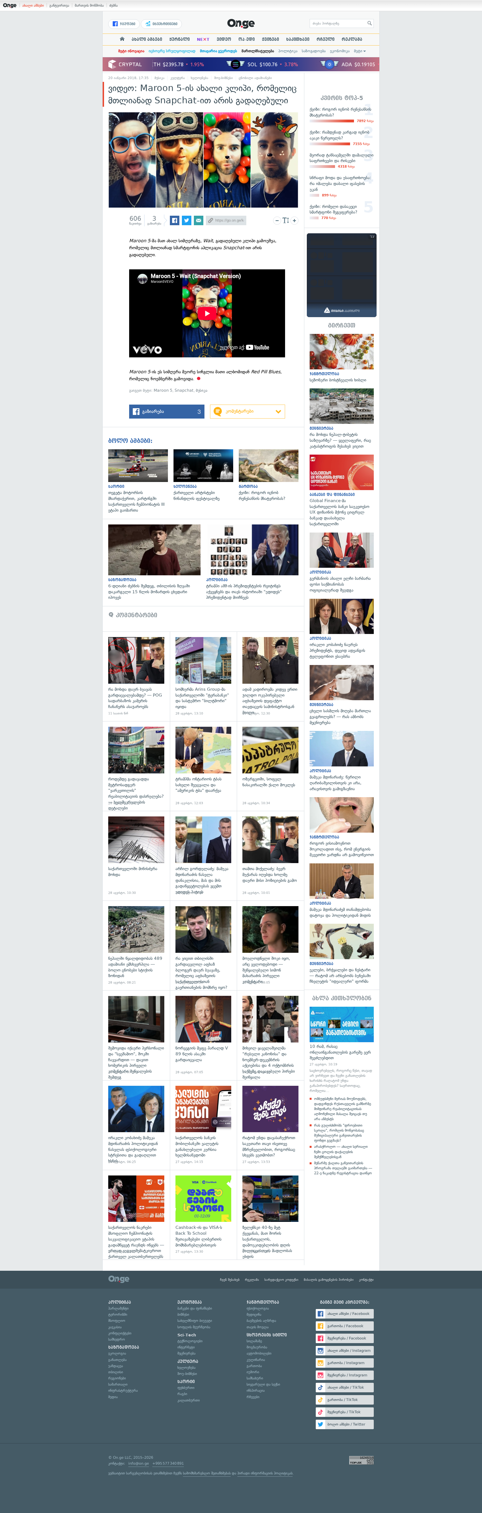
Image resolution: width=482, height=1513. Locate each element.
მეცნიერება (186, 1353)
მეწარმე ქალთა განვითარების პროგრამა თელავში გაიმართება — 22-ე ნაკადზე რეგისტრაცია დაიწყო (343, 1168)
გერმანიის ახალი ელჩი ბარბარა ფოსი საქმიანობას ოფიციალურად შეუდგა (342, 563)
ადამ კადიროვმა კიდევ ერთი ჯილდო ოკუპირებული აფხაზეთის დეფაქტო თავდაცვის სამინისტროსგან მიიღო (270, 676)
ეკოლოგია (117, 1353)
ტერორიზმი (117, 1314)
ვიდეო (224, 39)
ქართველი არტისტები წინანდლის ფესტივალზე (206, 475)
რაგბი (182, 1394)
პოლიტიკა (287, 51)
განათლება (117, 1360)
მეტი (358, 51)
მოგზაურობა (257, 1347)
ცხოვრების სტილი (267, 1335)
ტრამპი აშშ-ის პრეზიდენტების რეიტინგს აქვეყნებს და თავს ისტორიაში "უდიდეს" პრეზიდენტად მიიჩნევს (255, 562)
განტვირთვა (59, 5)
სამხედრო (116, 1339)
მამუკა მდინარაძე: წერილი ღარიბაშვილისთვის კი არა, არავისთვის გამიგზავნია (342, 761)
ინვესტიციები (164, 24)
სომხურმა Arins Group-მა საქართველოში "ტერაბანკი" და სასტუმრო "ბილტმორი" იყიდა (203, 676)
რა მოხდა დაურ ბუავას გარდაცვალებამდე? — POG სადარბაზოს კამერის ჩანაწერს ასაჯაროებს (136, 676)
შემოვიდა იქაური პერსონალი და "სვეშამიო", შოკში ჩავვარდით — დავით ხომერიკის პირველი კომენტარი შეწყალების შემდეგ (136, 1035)
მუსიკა (160, 78)
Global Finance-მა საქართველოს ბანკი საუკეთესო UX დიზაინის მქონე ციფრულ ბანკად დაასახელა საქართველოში (342, 491)
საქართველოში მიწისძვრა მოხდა (136, 856)
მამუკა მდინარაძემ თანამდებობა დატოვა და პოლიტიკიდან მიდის (342, 890)
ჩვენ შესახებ (230, 1280)
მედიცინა (254, 1314)
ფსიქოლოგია (258, 1308)
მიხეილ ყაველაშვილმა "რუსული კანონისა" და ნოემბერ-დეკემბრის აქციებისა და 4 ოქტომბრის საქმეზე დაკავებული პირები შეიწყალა (270, 1035)
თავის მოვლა (258, 1327)
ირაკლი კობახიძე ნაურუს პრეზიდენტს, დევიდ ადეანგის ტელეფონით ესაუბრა (342, 629)
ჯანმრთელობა (263, 1302)
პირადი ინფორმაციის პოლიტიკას (265, 1473)
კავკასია (115, 1327)
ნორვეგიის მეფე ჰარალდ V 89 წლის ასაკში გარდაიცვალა (203, 1035)
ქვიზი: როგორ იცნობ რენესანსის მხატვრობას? (271, 475)
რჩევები (253, 1397)
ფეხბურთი (185, 1388)
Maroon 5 (163, 390)
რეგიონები (117, 1378)
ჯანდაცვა (115, 1366)
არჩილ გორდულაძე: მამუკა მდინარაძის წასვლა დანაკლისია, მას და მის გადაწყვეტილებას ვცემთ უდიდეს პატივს (203, 856)
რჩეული (325, 39)
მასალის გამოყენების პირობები (329, 1280)
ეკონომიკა (340, 51)
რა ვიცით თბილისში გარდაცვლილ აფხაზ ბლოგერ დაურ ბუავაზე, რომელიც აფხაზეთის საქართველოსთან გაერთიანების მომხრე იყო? (203, 945)
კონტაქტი (366, 1280)
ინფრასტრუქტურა (123, 1390)
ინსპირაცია (256, 1390)
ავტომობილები (259, 1353)
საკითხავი (297, 39)
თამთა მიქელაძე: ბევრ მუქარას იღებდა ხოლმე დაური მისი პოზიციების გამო (270, 856)
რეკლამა (352, 39)
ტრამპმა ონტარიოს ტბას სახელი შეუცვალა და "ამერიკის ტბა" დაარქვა (203, 766)
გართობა (254, 1366)
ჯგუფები (127, 24)
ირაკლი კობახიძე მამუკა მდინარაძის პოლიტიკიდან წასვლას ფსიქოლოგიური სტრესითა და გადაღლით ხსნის (136, 1125)
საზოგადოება (314, 51)
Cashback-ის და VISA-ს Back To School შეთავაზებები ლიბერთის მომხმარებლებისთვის (203, 1215)
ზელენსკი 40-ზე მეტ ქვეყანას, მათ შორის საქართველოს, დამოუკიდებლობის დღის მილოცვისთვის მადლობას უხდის (270, 1215)
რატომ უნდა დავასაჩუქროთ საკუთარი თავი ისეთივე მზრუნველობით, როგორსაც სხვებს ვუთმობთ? (270, 1125)
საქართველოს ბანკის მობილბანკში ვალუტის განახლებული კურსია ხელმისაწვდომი (203, 1125)
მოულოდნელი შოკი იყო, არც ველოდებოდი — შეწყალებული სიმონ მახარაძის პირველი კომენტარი (270, 945)
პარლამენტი (118, 1308)
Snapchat (184, 390)
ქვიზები (270, 39)
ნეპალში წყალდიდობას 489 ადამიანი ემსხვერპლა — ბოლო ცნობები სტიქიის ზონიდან (136, 945)
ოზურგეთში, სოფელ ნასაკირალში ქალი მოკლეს (270, 766)
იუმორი (253, 1372)
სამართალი (117, 1384)
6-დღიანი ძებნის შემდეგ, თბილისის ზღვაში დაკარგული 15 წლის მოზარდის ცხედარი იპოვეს (157, 562)
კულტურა (177, 78)
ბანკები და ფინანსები (194, 1308)
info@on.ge (138, 1463)
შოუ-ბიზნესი (223, 78)
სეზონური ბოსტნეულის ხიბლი (342, 358)
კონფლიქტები (119, 1333)
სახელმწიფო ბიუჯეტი (194, 1321)
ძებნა (113, 5)
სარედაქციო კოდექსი (281, 1280)
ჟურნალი (179, 39)
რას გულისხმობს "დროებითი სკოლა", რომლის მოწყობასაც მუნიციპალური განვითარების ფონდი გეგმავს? (339, 1133)
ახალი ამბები (33, 5)
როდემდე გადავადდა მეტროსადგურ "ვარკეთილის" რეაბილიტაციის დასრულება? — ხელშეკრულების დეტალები (136, 766)
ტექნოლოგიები (190, 1341)
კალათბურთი (188, 1400)
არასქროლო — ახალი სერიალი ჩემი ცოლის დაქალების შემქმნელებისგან (341, 1151)
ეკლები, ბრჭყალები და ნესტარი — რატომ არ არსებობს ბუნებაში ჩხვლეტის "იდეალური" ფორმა (342, 954)
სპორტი (186, 1381)
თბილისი (115, 1372)
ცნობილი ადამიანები (255, 78)
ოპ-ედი (246, 39)
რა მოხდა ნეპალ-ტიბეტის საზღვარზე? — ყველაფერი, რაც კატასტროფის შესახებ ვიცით (342, 418)
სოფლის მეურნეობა (193, 1327)
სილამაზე (254, 1341)
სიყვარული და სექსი (263, 1384)
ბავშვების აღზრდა (261, 1321)
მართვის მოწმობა (89, 5)
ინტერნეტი (186, 1347)
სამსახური (255, 1378)
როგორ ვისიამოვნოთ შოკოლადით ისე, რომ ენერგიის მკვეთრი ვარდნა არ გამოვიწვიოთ (342, 827)
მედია (113, 1397)
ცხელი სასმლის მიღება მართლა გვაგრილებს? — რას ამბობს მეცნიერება (342, 695)
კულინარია (256, 1360)
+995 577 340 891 (168, 1463)
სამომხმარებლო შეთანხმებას (207, 1473)
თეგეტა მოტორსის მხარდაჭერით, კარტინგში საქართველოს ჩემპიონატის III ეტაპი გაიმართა (140, 481)
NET (203, 39)
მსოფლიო (116, 1321)
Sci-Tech (186, 1335)
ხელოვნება (199, 78)
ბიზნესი (183, 1314)
